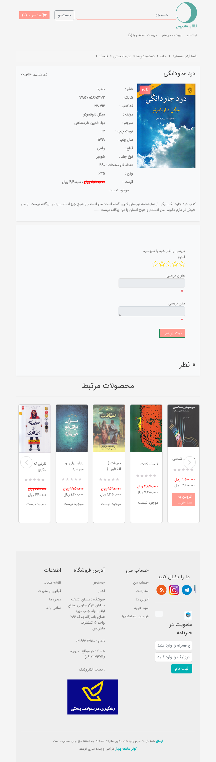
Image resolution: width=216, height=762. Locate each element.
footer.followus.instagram (174, 590)
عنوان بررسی (175, 275)
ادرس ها (142, 599)
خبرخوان (161, 590)
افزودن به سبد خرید (185, 499)
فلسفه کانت (149, 464)
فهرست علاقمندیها (135, 616)
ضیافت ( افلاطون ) (114, 466)
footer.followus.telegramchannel (187, 590)
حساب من (141, 582)
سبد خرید (141, 608)
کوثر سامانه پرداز (125, 748)
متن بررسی (176, 303)
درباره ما (55, 599)
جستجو (64, 15)
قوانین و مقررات (49, 591)
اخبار (101, 591)
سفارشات (142, 591)
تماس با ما (53, 608)
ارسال (159, 741)
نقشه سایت (52, 582)
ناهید (101, 89)
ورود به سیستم (171, 35)
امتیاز (181, 257)
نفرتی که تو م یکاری (36, 466)
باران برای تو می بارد (74, 466)
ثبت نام (192, 35)
